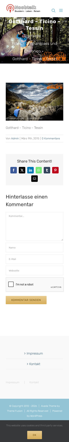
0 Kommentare (51, 138)
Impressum (35, 353)
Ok (34, 435)
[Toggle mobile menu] (61, 10)
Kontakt (34, 364)
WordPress (36, 415)
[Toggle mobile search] (53, 10)
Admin (15, 138)
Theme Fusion (15, 410)
